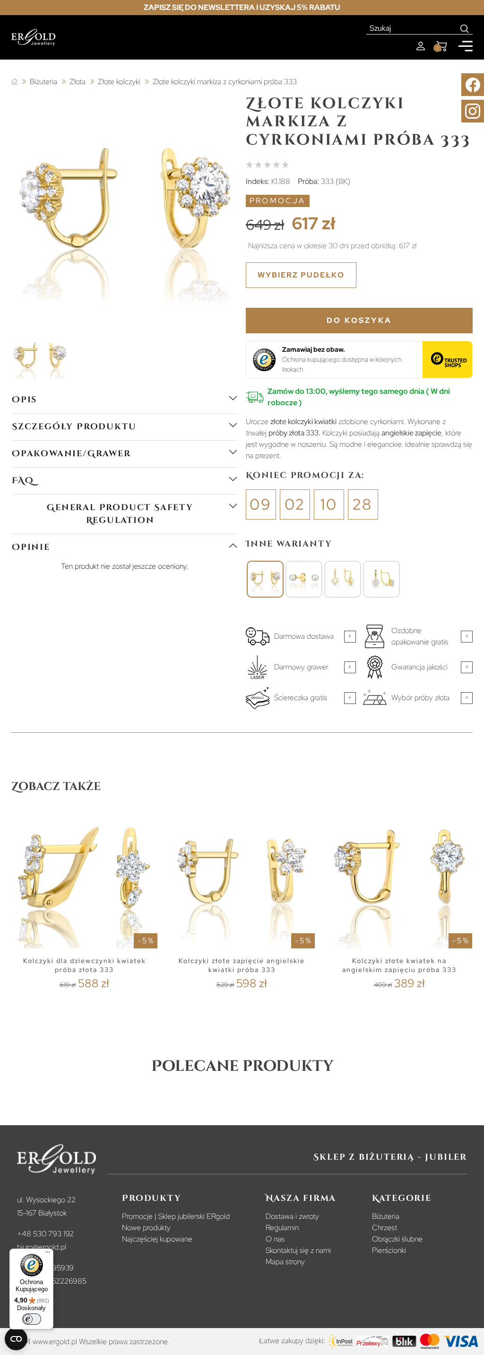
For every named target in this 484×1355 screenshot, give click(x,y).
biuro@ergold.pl (41, 1247)
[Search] (465, 28)
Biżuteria (385, 1216)
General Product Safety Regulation (120, 514)
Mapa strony (285, 1262)
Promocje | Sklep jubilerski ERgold (176, 1216)
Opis (24, 400)
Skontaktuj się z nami (298, 1250)
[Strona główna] (14, 82)
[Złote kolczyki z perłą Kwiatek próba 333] (342, 579)
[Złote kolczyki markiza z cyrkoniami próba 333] (265, 579)
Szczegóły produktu (74, 427)
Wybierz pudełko (301, 275)
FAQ (23, 480)
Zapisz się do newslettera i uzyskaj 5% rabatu (242, 7)
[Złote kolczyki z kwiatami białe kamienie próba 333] (381, 579)
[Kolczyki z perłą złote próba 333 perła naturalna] (303, 579)
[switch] (31, 1319)
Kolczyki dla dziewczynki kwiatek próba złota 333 (84, 965)
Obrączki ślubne (397, 1239)
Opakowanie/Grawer (71, 454)
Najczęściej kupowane (157, 1239)
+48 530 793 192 (45, 1234)
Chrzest (384, 1228)
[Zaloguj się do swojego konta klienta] (420, 46)
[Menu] (47, 1254)
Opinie (31, 547)
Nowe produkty (146, 1228)
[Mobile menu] (465, 46)
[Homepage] (33, 37)
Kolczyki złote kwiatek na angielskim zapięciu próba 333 (399, 965)
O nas (275, 1239)
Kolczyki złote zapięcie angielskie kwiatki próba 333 (242, 965)
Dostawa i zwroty (292, 1216)
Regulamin (282, 1228)
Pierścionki (389, 1250)
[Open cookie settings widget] (16, 1339)
